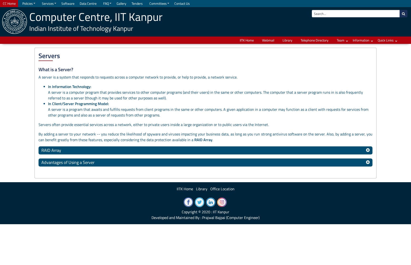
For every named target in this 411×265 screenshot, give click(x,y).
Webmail (268, 40)
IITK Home (247, 40)
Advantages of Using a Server (67, 162)
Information (361, 40)
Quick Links (386, 40)
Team (340, 40)
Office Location (222, 189)
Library (287, 40)
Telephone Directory (314, 40)
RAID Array (51, 150)
